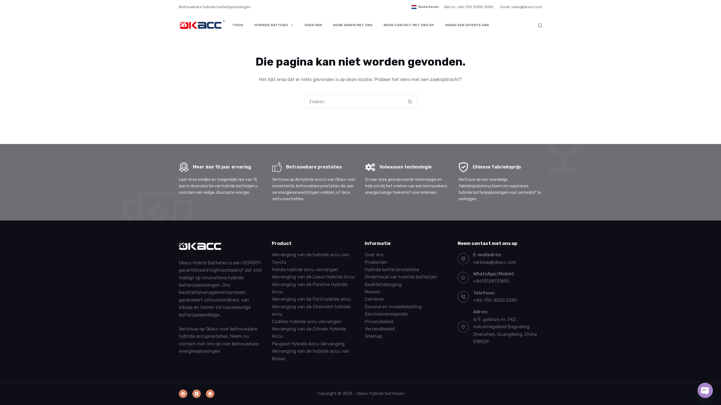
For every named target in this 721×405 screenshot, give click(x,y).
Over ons (313, 25)
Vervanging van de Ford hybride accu (311, 299)
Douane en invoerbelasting (393, 306)
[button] (425, 7)
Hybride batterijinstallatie (392, 269)
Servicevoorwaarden (386, 314)
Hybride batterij (271, 25)
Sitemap (373, 336)
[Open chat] (705, 390)
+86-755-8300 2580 (495, 300)
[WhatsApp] (210, 394)
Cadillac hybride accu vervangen (306, 321)
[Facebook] (183, 394)
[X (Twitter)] (196, 394)
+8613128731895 (491, 281)
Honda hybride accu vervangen (305, 269)
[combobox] (354, 101)
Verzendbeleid (380, 329)
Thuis (237, 25)
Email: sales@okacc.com (521, 7)
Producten (376, 262)
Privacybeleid (379, 321)
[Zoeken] (540, 25)
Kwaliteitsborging (383, 284)
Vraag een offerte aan (467, 25)
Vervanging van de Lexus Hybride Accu (313, 277)
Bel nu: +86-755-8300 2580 (468, 7)
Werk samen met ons (352, 25)
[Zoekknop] (409, 101)
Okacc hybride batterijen (380, 393)
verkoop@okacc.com (494, 262)
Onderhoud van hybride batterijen (401, 277)
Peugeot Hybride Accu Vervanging (308, 343)
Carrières (374, 299)
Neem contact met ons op (409, 25)
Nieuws (372, 291)
